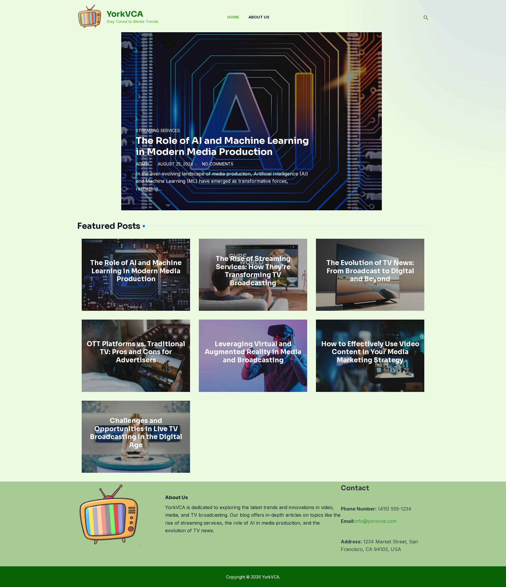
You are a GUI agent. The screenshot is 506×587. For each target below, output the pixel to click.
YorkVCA (125, 14)
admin (142, 163)
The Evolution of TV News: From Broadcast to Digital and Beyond (370, 271)
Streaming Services (158, 130)
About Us (259, 17)
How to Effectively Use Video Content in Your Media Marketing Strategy (370, 352)
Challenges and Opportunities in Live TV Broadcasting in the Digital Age (136, 433)
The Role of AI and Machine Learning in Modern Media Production (222, 146)
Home (233, 17)
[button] (426, 17)
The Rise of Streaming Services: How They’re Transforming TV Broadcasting (253, 271)
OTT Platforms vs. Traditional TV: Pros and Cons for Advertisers (136, 352)
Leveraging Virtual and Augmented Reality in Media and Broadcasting (253, 352)
